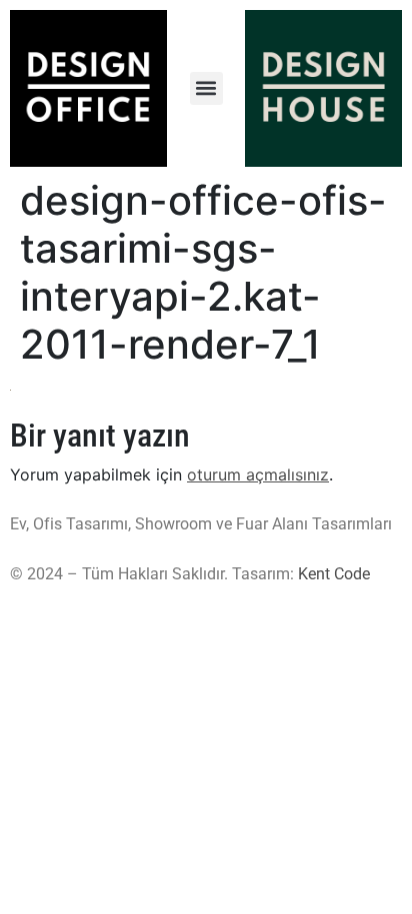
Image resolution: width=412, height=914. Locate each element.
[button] (206, 88)
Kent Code (334, 573)
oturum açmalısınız (258, 474)
